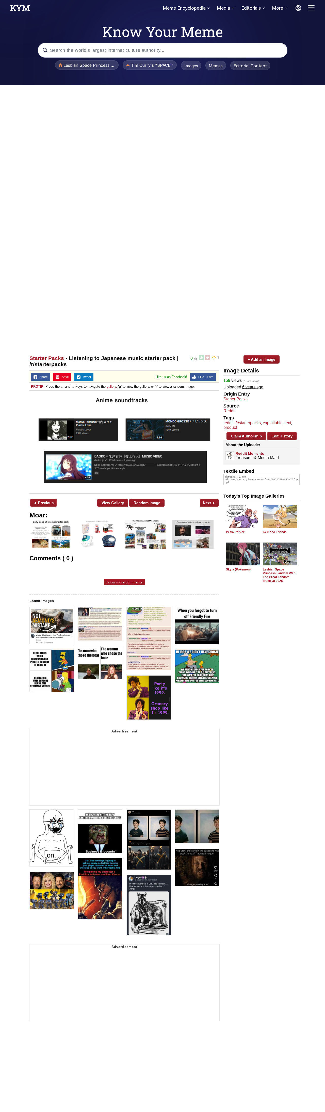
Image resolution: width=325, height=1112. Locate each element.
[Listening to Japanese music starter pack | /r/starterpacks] (124, 441)
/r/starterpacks (248, 423)
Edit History (281, 436)
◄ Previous (43, 503)
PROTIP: (37, 386)
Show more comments (124, 582)
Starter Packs (46, 358)
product (230, 427)
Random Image (147, 503)
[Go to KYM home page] (20, 9)
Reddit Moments (250, 453)
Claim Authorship (246, 436)
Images (191, 65)
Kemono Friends (275, 532)
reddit (228, 423)
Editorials (251, 8)
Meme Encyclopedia (184, 8)
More (277, 8)
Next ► (209, 503)
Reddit (229, 411)
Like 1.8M (204, 377)
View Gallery (113, 503)
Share (42, 377)
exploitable (273, 423)
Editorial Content (250, 65)
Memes (216, 65)
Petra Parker (235, 532)
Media (223, 8)
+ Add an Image (261, 359)
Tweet (85, 377)
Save (64, 377)
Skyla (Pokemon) (238, 569)
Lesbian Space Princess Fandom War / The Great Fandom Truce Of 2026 (279, 575)
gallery (111, 386)
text (288, 423)
